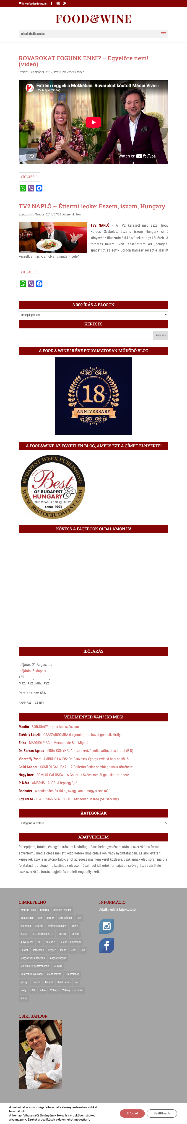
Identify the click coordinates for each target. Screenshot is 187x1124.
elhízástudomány (57, 925)
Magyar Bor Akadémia (33, 958)
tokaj (23, 990)
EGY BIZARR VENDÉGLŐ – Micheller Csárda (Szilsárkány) (77, 799)
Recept (49, 982)
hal (39, 942)
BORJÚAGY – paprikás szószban (55, 727)
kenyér (52, 950)
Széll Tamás (63, 982)
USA (33, 990)
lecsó (63, 950)
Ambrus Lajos (28, 910)
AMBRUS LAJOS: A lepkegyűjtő (54, 783)
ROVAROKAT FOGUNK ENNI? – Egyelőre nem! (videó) (83, 61)
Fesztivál (62, 933)
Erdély (74, 925)
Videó (80, 72)
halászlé (50, 942)
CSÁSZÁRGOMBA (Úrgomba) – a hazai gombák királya (82, 735)
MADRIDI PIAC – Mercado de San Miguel (58, 743)
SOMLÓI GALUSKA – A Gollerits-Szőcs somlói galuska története (86, 767)
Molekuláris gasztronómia (35, 966)
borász (50, 918)
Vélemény (69, 72)
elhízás (39, 925)
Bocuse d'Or (27, 918)
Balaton (44, 910)
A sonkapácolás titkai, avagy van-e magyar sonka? (72, 791)
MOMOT (58, 966)
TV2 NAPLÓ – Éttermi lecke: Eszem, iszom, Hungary (92, 206)
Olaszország (72, 974)
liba (83, 950)
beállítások (48, 1120)
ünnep (24, 998)
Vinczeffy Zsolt (30, 759)
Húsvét (24, 950)
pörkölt (37, 982)
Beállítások (161, 1113)
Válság (66, 990)
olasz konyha (54, 974)
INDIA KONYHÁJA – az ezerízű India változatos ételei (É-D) (90, 751)
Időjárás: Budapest (32, 671)
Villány (54, 990)
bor (40, 918)
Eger (79, 918)
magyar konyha (57, 958)
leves (73, 950)
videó (43, 990)
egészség (26, 925)
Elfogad (132, 1113)
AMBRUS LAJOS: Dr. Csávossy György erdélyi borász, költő (86, 759)
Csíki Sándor (36, 72)
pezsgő (24, 982)
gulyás (75, 933)
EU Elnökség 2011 (43, 933)
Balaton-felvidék (62, 910)
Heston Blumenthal (70, 942)
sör (76, 982)
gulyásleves (27, 942)
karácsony (38, 950)
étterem (78, 990)
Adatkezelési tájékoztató (117, 909)
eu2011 (25, 933)
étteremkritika (72, 214)
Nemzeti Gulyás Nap (32, 974)
